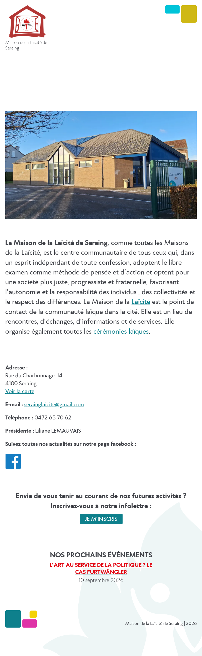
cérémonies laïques (121, 331)
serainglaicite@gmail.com (54, 405)
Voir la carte (19, 391)
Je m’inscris (101, 519)
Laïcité (141, 302)
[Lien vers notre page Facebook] (13, 467)
